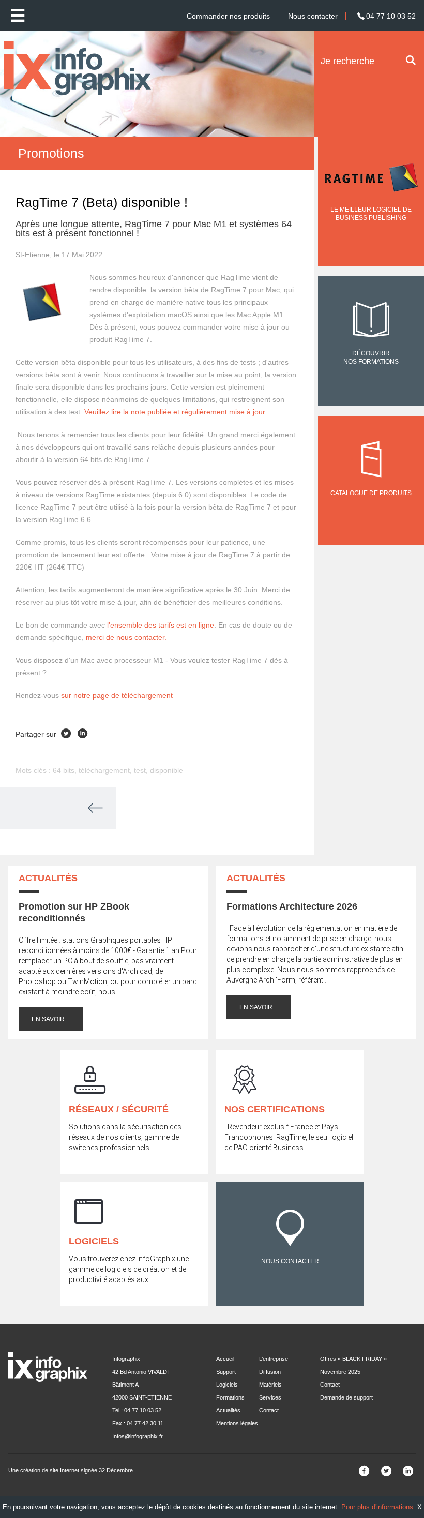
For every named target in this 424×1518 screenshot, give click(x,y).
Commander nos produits (228, 16)
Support (226, 1371)
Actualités (228, 1410)
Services (270, 1397)
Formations (230, 1397)
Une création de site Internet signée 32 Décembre (70, 1470)
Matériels (270, 1384)
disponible (166, 770)
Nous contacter (313, 16)
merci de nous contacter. (126, 637)
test (140, 770)
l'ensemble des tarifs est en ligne (160, 625)
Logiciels (227, 1384)
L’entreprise (273, 1359)
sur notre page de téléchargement (117, 695)
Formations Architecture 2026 (291, 906)
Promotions (51, 153)
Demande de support (346, 1397)
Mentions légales (237, 1423)
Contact (269, 1410)
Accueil (225, 1359)
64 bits (63, 770)
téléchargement (104, 770)
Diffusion (270, 1371)
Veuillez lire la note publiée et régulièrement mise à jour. (175, 412)
